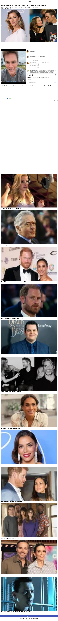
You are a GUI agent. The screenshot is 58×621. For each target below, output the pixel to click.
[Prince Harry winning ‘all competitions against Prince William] (29, 484)
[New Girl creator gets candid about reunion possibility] (29, 520)
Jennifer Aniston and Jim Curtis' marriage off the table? (11, 391)
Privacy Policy (32, 616)
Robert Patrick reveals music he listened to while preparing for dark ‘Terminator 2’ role (16, 611)
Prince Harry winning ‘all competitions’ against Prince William (11, 501)
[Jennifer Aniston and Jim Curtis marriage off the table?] (29, 374)
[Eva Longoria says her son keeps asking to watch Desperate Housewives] (29, 447)
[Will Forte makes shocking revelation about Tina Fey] (29, 557)
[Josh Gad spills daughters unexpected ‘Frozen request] (29, 337)
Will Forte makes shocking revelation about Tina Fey (10, 574)
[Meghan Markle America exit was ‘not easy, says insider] (29, 410)
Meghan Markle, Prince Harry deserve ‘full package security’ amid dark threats (15, 281)
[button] (7, 98)
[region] (29, 108)
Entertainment (3, 3)
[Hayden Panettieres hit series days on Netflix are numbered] (29, 191)
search (56, 1)
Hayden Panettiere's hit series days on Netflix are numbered (11, 208)
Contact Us (25, 616)
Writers (29, 616)
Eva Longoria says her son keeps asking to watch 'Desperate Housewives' (14, 464)
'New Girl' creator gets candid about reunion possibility (10, 538)
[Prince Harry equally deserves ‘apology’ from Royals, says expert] (29, 300)
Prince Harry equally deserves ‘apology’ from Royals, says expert (12, 318)
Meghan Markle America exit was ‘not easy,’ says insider (11, 428)
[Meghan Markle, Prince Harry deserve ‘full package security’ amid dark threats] (29, 264)
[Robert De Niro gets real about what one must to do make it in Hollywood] (29, 227)
